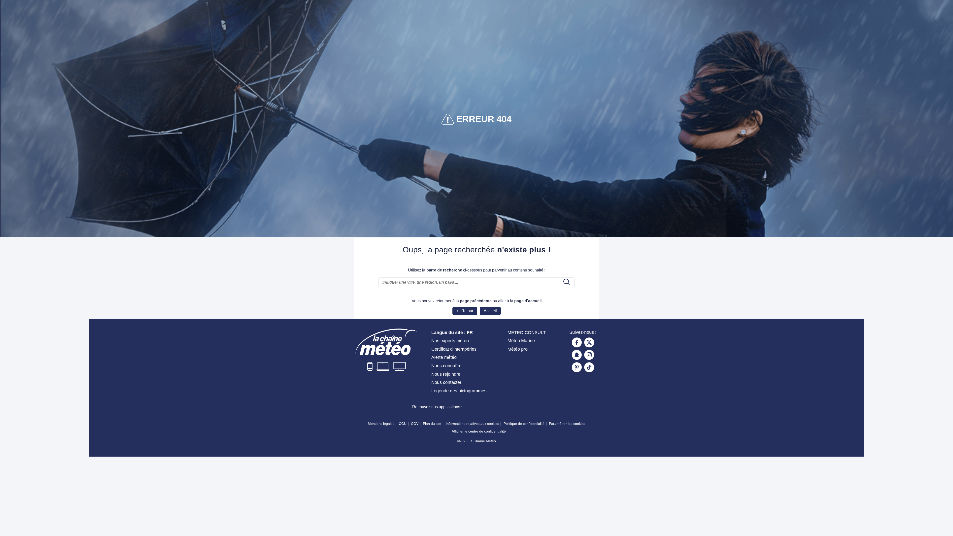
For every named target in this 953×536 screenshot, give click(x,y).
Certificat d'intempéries (453, 349)
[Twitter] (589, 342)
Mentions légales (381, 424)
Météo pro (518, 349)
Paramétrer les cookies (567, 424)
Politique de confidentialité (524, 424)
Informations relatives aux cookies (472, 424)
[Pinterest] (577, 367)
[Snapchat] (577, 355)
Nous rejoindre (445, 374)
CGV (414, 424)
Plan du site (432, 424)
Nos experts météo (450, 340)
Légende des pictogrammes (458, 390)
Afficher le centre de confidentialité (479, 431)
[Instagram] (589, 355)
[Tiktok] (589, 367)
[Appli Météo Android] (520, 406)
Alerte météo (444, 357)
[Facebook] (577, 342)
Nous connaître (446, 365)
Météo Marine (521, 340)
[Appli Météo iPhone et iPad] (484, 406)
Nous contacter (446, 382)
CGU (403, 424)
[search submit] (566, 282)
